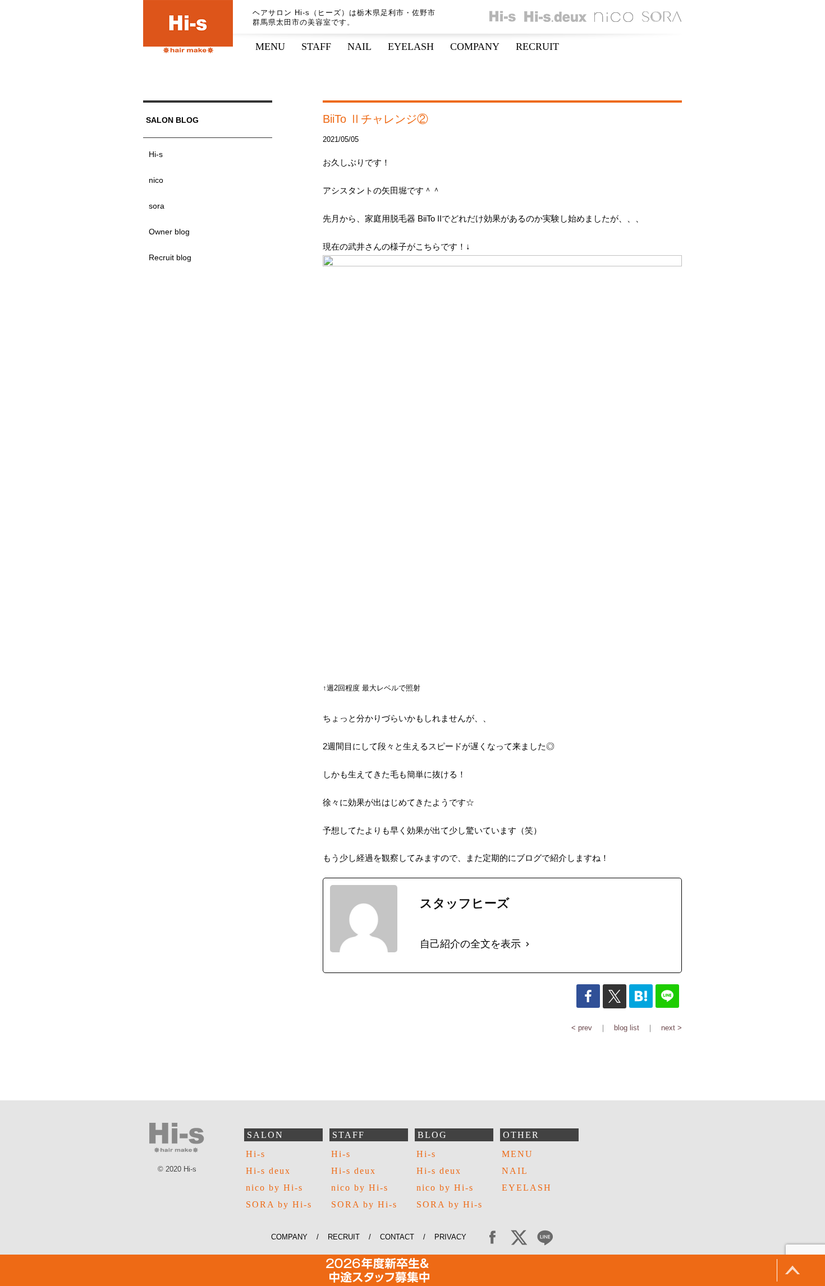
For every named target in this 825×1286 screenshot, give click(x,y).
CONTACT (397, 1237)
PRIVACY (454, 1237)
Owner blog (169, 231)
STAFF (316, 46)
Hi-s (156, 154)
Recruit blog (170, 257)
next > (671, 1028)
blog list (626, 1028)
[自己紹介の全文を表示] (527, 944)
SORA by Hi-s (279, 1204)
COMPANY (474, 46)
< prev (581, 1028)
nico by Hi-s (274, 1187)
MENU (270, 46)
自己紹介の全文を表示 (470, 943)
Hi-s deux (268, 1171)
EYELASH (411, 46)
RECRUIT (537, 46)
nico (156, 180)
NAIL (359, 46)
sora (156, 205)
